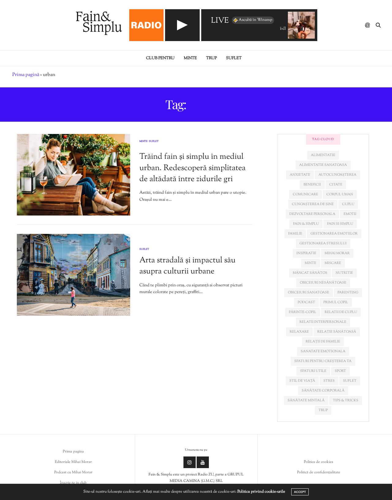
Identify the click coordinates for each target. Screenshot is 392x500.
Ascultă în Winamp (255, 20)
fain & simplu (306, 223)
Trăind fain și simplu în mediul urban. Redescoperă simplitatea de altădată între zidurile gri (192, 168)
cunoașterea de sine (313, 204)
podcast (306, 302)
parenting (347, 292)
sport (340, 370)
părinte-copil (302, 312)
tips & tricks (345, 400)
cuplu (348, 204)
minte (310, 263)
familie (295, 233)
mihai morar (337, 253)
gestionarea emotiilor (334, 233)
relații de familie (323, 341)
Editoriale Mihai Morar (73, 462)
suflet (349, 380)
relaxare (299, 331)
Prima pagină (25, 74)
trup (323, 410)
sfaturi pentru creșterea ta (323, 361)
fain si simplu (340, 223)
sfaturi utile (313, 370)
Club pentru (160, 58)
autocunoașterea (337, 174)
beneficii (312, 184)
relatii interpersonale (323, 321)
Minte (190, 58)
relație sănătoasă (336, 331)
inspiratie (306, 253)
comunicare (305, 194)
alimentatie (323, 155)
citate (335, 184)
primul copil (335, 302)
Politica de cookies (318, 462)
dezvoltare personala (312, 214)
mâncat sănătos (310, 272)
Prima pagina (73, 451)
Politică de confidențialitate (318, 472)
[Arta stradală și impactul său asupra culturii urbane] (73, 275)
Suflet (234, 58)
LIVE (220, 21)
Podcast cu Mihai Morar (73, 472)
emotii (350, 214)
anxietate (300, 174)
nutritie (344, 272)
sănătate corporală (323, 390)
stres (329, 380)
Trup (211, 58)
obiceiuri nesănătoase (323, 282)
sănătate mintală (306, 400)
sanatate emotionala (323, 351)
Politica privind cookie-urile (261, 491)
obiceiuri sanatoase (308, 292)
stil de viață (302, 380)
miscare (333, 263)
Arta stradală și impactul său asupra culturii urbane (187, 266)
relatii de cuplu (341, 312)
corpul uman (339, 194)
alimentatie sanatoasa (323, 164)
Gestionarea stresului (323, 243)
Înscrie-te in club (73, 483)
